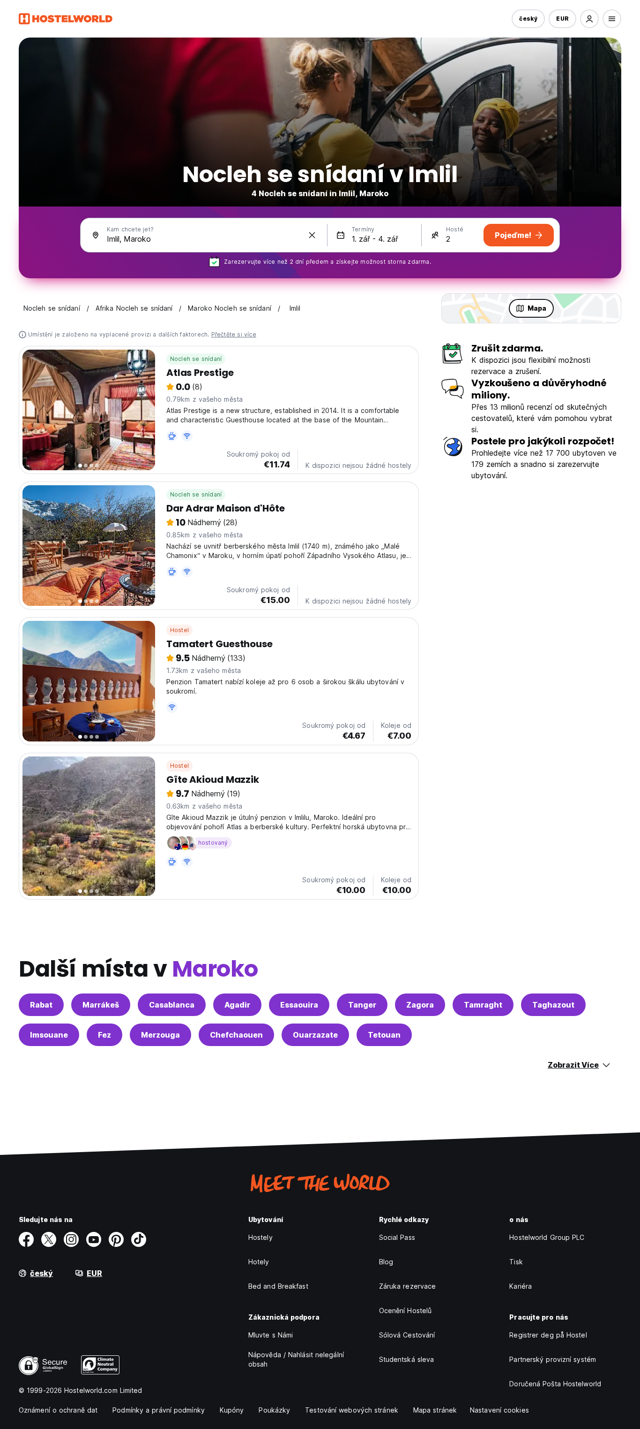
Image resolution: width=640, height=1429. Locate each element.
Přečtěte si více (233, 334)
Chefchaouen (236, 1034)
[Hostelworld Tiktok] (138, 1239)
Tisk (515, 1262)
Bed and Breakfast (278, 1286)
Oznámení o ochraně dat (58, 1410)
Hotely (258, 1262)
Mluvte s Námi (270, 1335)
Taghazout (553, 1004)
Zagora (420, 1004)
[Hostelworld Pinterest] (116, 1239)
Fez (104, 1034)
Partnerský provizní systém (552, 1359)
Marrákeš (100, 1004)
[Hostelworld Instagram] (71, 1239)
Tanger (362, 1004)
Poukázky (274, 1410)
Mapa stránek (435, 1410)
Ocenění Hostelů (405, 1310)
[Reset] (312, 235)
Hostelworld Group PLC (546, 1237)
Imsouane (49, 1034)
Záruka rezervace (407, 1286)
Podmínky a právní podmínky (158, 1410)
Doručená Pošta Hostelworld (555, 1384)
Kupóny (232, 1410)
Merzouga (160, 1034)
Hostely (260, 1237)
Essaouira (299, 1004)
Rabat (41, 1004)
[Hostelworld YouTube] (93, 1239)
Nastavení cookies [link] (499, 1410)
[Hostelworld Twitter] (48, 1239)
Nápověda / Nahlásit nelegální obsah (296, 1359)
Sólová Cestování (407, 1335)
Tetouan (384, 1034)
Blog (386, 1262)
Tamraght (483, 1004)
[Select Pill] (589, 18)
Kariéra (520, 1286)
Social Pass (397, 1237)
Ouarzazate (315, 1034)
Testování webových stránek (351, 1410)
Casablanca (171, 1004)
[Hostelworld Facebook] (26, 1239)
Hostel (179, 630)
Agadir (237, 1004)
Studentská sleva (406, 1359)
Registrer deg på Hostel (548, 1335)
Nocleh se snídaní (196, 358)
